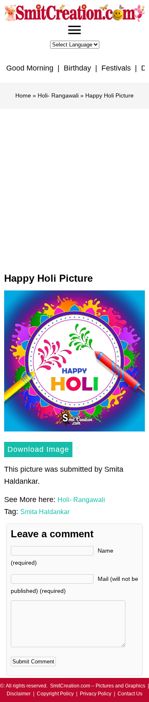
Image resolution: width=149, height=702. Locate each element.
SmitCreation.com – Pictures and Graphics (97, 686)
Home (23, 95)
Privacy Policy (95, 694)
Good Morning (29, 68)
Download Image (38, 449)
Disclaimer (19, 694)
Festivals (116, 68)
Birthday (77, 68)
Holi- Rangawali (58, 95)
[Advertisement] (74, 187)
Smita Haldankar (45, 511)
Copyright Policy (55, 694)
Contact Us (130, 694)
